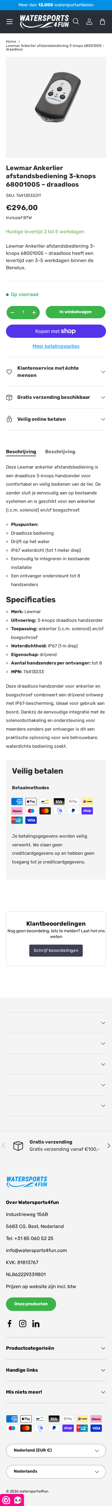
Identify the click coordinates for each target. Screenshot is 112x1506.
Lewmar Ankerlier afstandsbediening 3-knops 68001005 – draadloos (55, 47)
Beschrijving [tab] (21, 451)
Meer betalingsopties (56, 346)
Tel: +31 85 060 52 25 (29, 1238)
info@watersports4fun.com (36, 1250)
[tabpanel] (56, 606)
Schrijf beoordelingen (56, 950)
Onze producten (31, 1303)
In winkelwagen (75, 311)
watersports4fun (33, 1491)
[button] (102, 21)
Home (11, 41)
